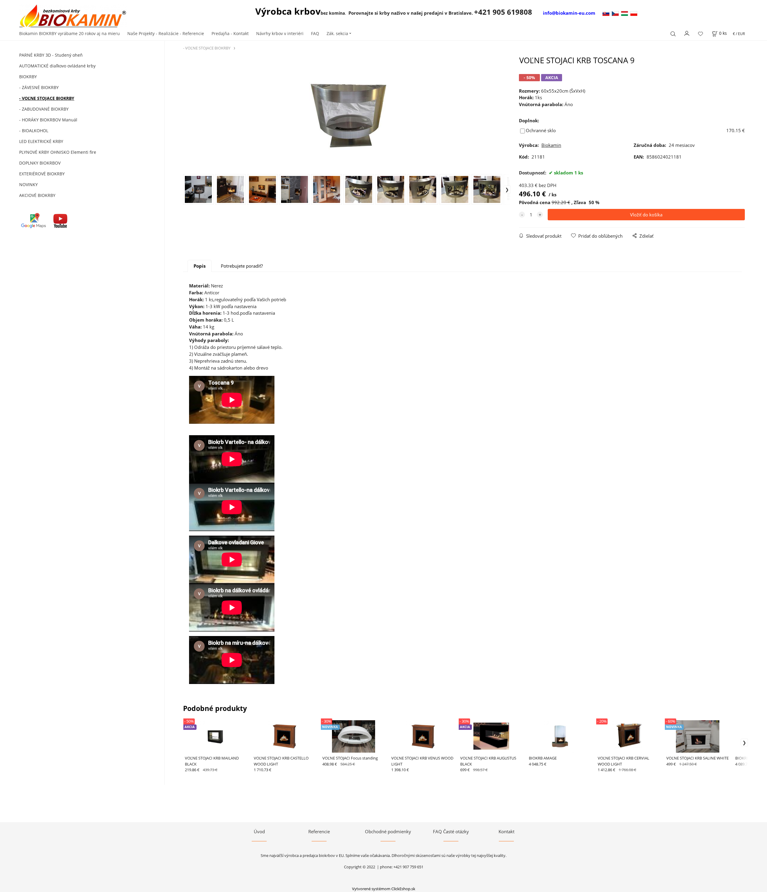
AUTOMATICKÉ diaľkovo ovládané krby (57, 66)
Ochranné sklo (541, 130)
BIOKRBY (28, 76)
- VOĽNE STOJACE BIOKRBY (46, 98)
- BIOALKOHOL (33, 130)
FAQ (315, 33)
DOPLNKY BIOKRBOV (40, 163)
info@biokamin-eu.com (569, 13)
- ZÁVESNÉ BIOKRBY (39, 87)
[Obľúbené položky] (700, 33)
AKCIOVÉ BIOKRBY (37, 195)
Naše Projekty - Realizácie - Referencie (165, 33)
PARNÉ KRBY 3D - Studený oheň (51, 55)
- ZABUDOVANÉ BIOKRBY (44, 109)
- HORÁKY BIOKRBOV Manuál (48, 120)
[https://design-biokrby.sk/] (606, 13)
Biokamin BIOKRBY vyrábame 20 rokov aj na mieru (69, 33)
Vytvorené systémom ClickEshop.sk (383, 888)
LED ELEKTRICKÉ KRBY (41, 141)
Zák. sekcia (337, 33)
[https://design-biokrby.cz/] (616, 13)
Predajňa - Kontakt (230, 33)
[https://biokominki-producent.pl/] (633, 13)
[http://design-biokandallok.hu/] (625, 13)
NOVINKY (28, 184)
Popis (200, 266)
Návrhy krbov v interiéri (280, 33)
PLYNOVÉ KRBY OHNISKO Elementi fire (57, 152)
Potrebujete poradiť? (242, 266)
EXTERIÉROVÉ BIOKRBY (42, 174)
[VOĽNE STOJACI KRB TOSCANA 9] (347, 114)
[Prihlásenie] (687, 32)
